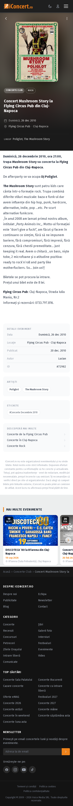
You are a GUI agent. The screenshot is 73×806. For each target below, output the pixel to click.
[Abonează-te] (66, 751)
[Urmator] (68, 540)
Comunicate (10, 662)
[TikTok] (32, 769)
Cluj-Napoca (40, 126)
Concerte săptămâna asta (54, 715)
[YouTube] (23, 769)
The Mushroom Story (37, 139)
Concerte (8, 624)
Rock (30, 90)
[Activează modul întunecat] (50, 6)
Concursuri (10, 637)
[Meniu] (66, 6)
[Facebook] (6, 769)
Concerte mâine (48, 709)
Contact (42, 606)
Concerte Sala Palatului (17, 679)
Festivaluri (44, 643)
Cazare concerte (13, 686)
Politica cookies (47, 786)
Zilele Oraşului (12, 649)
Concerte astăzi (12, 709)
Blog (6, 606)
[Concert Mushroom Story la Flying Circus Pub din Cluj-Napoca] (36, 52)
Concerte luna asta (14, 721)
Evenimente (45, 649)
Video (41, 655)
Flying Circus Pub (19, 126)
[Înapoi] (6, 18)
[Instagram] (15, 769)
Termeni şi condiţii (26, 786)
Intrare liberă (11, 655)
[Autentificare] (57, 6)
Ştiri (40, 624)
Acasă (6, 571)
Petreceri (9, 643)
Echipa (42, 594)
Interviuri (44, 637)
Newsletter (45, 600)
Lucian (62, 358)
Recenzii (8, 630)
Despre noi (10, 594)
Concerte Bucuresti (50, 679)
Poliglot (18, 139)
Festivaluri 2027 (47, 697)
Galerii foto (45, 630)
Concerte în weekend (16, 715)
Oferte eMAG (11, 697)
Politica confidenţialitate (36, 791)
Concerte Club (14, 90)
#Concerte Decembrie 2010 (24, 412)
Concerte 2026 (12, 703)
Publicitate (10, 600)
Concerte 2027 (47, 703)
